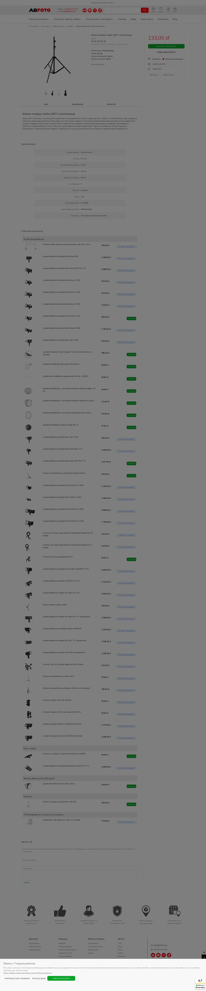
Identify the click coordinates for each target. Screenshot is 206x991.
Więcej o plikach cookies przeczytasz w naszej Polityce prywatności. (27, 973)
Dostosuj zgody (39, 978)
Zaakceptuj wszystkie (61, 978)
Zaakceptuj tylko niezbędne (17, 978)
